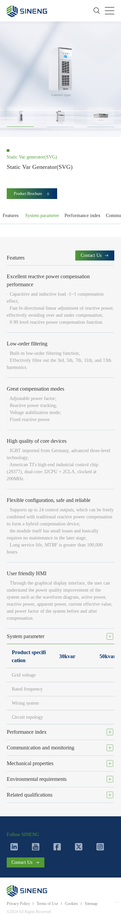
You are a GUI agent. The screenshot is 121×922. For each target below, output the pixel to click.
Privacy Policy (18, 903)
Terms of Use (47, 903)
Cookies (71, 903)
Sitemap (91, 903)
